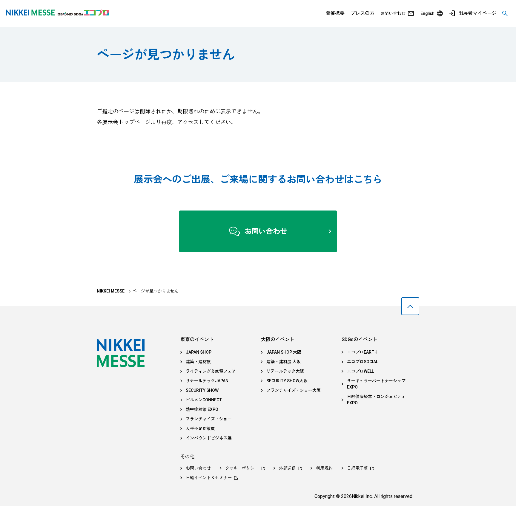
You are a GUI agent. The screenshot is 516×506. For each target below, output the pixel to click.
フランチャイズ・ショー (209, 419)
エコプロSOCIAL (362, 361)
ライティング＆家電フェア (211, 371)
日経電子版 (357, 468)
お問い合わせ (393, 13)
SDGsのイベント (359, 339)
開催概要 (335, 13)
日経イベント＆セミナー (209, 477)
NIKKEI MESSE (111, 291)
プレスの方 (362, 13)
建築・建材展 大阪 (283, 361)
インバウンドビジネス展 (209, 438)
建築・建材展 (198, 361)
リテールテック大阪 (285, 371)
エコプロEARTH (362, 352)
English (427, 13)
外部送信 (287, 468)
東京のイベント (197, 339)
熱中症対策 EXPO (202, 409)
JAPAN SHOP (198, 352)
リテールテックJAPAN (207, 380)
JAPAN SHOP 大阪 (283, 352)
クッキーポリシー (242, 468)
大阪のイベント (277, 339)
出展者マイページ (477, 13)
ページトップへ (410, 306)
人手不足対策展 (200, 428)
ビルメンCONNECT (204, 399)
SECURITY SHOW (202, 390)
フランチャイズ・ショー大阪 (293, 390)
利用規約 (324, 468)
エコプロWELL (360, 371)
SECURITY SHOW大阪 (287, 380)
